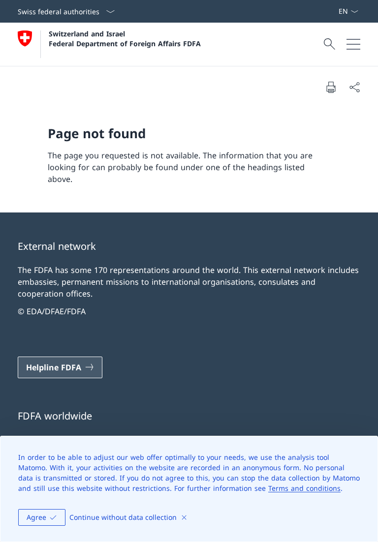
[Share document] (354, 87)
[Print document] (331, 87)
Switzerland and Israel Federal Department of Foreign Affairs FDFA (125, 38)
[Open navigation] (353, 44)
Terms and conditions (304, 488)
